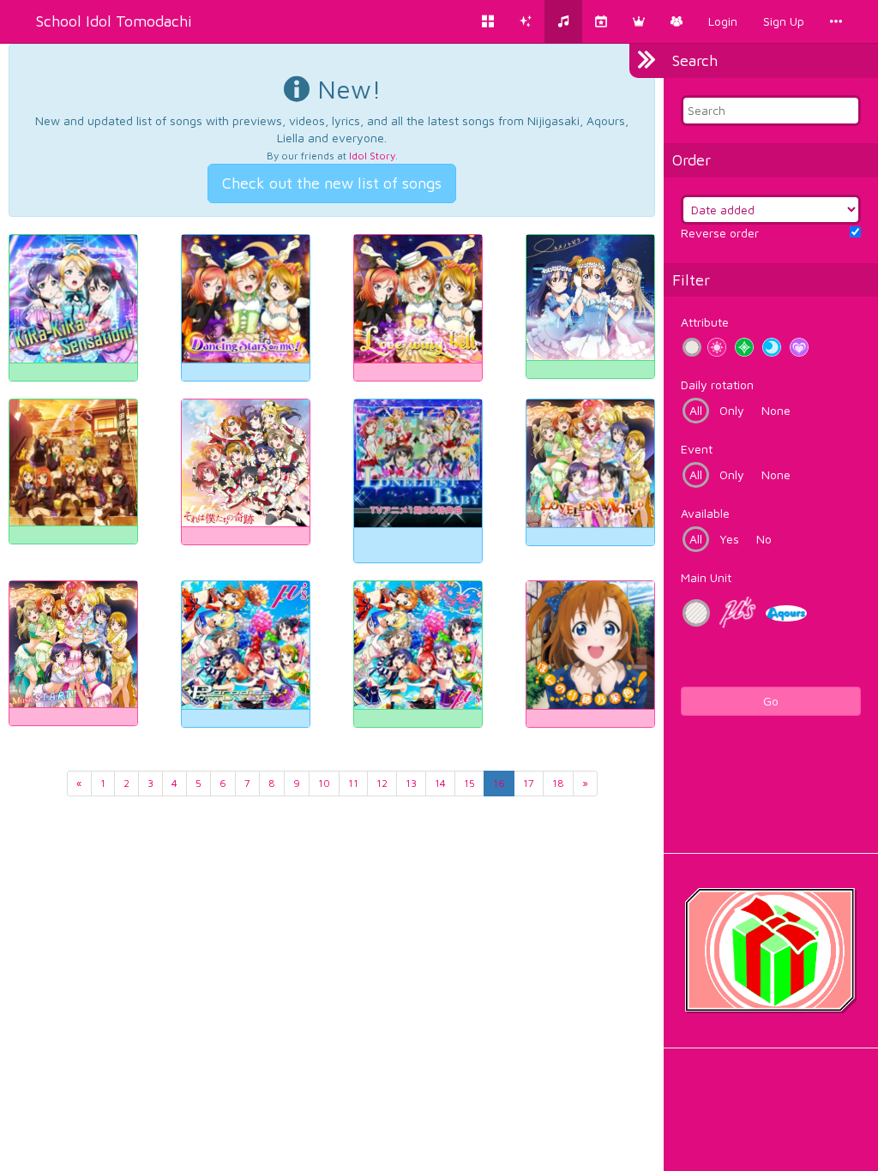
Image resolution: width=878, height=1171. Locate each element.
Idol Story (372, 155)
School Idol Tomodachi (114, 21)
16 (499, 783)
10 (324, 783)
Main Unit (706, 577)
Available (705, 513)
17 (528, 783)
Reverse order (720, 232)
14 (440, 783)
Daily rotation (717, 384)
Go (771, 701)
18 (558, 783)
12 (382, 783)
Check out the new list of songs (332, 183)
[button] (639, 21)
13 (411, 783)
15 (469, 783)
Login (722, 21)
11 (353, 783)
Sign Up (783, 21)
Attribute (705, 322)
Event (697, 448)
